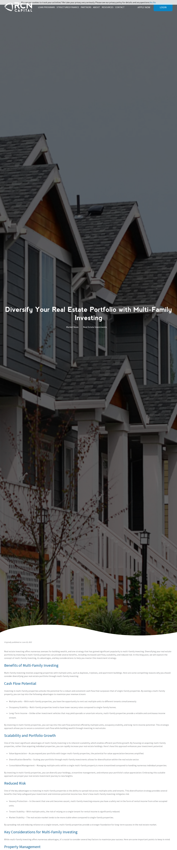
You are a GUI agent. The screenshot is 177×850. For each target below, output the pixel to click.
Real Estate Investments (95, 327)
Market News (72, 327)
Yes (151, 2)
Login (163, 7)
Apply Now (144, 7)
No (154, 2)
